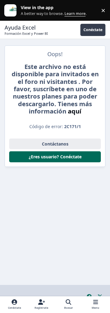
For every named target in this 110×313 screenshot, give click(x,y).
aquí (74, 111)
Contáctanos (55, 144)
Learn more (12, 10)
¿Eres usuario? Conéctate (55, 157)
